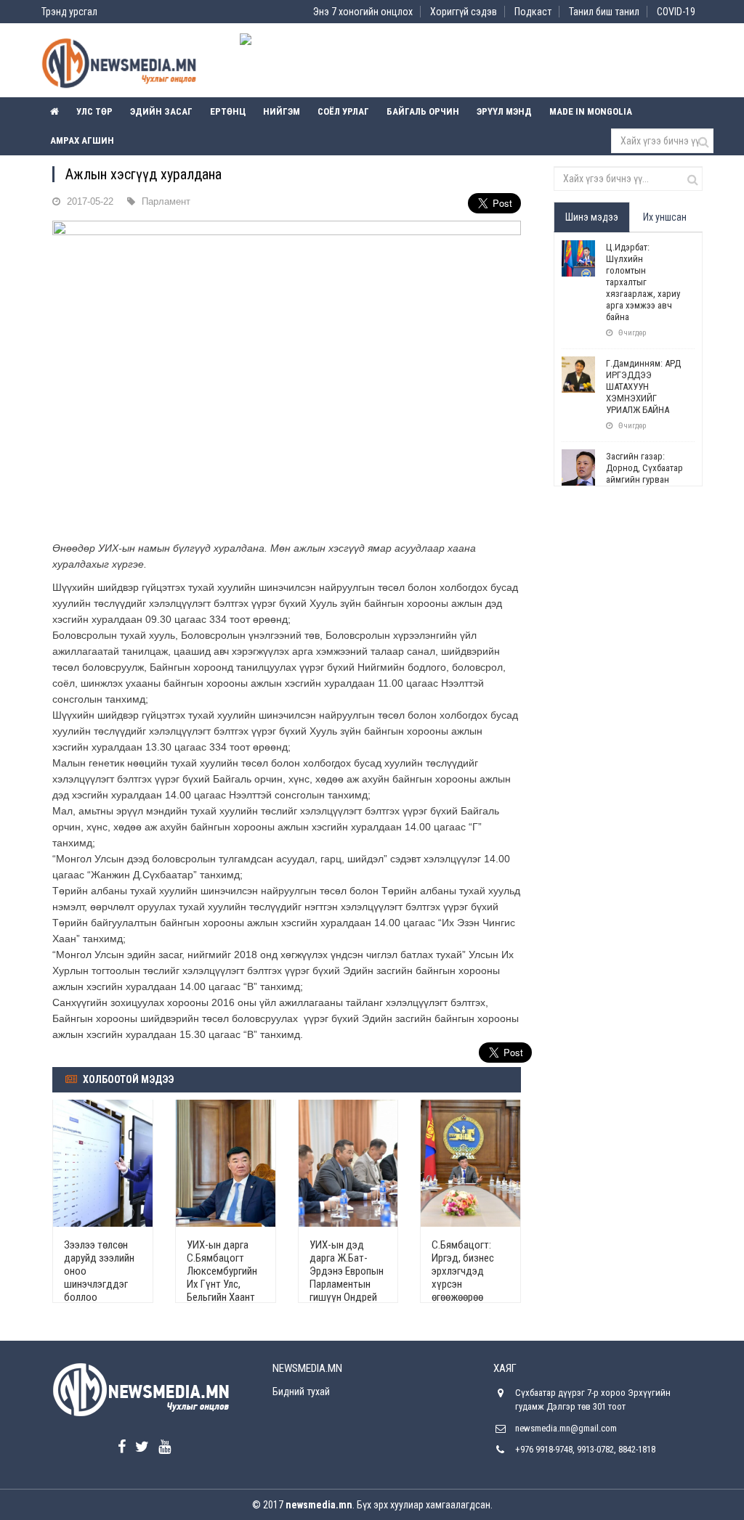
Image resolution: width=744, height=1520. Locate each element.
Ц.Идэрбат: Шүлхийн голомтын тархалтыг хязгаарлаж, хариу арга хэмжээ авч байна (643, 282)
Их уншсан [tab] (665, 217)
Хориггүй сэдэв (463, 11)
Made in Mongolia (590, 111)
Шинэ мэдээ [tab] (591, 217)
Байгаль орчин (423, 111)
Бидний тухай (301, 1391)
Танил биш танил (604, 11)
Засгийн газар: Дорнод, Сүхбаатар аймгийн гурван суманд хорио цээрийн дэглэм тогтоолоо (644, 485)
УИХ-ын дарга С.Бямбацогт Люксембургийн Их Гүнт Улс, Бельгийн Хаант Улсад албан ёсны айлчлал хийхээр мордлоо (222, 1297)
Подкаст (532, 11)
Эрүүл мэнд (504, 111)
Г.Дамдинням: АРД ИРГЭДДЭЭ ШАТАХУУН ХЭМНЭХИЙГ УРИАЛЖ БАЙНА (643, 386)
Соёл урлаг (343, 111)
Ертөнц (228, 111)
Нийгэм (281, 111)
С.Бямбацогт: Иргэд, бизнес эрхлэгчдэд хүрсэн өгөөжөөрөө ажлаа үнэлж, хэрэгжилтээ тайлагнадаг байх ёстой (463, 1297)
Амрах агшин (82, 140)
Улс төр (94, 111)
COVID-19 (676, 11)
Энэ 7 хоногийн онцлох (363, 11)
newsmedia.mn (319, 1505)
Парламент (166, 201)
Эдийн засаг (161, 111)
